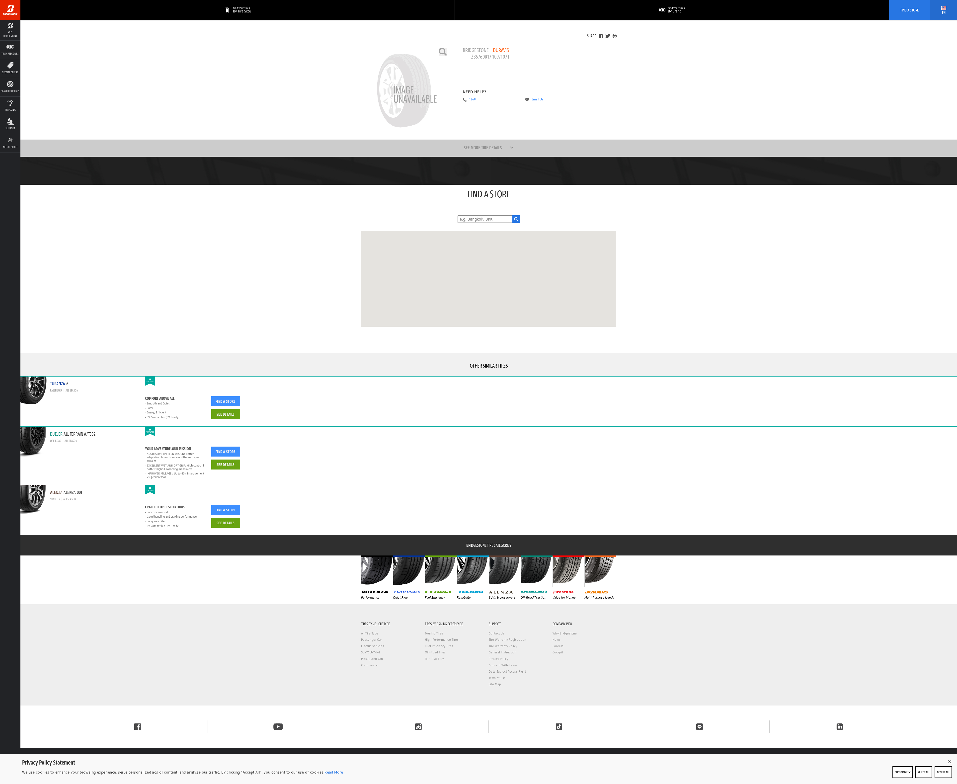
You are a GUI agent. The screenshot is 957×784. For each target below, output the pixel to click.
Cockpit (558, 652)
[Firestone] (568, 571)
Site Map (495, 684)
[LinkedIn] (840, 726)
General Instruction (502, 652)
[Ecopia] (441, 571)
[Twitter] (607, 36)
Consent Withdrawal (503, 665)
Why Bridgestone (565, 633)
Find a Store (226, 401)
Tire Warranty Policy (503, 646)
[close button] (949, 761)
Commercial (369, 665)
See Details (226, 414)
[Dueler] (537, 571)
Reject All (924, 772)
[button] (10, 30)
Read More (333, 772)
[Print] (614, 36)
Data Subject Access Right (507, 671)
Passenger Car (371, 639)
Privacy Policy (498, 659)
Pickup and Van (372, 659)
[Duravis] (600, 571)
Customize (901, 772)
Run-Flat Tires (435, 659)
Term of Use (497, 678)
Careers (558, 646)
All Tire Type (369, 633)
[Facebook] (601, 36)
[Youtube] (278, 726)
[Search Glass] (516, 219)
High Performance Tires (442, 639)
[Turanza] (409, 571)
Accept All (943, 772)
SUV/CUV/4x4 (370, 652)
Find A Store (909, 9)
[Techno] (473, 571)
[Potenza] (377, 571)
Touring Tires (434, 633)
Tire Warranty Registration (507, 639)
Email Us (537, 99)
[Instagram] (418, 726)
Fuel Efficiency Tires (439, 646)
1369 (472, 99)
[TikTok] (559, 726)
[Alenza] (505, 571)
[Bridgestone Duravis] (404, 91)
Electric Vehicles (372, 646)
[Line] (699, 726)
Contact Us (496, 633)
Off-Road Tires (435, 652)
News (556, 639)
